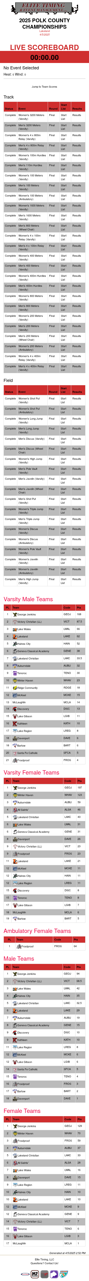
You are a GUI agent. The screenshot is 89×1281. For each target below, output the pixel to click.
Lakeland (23, 861)
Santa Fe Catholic (27, 1069)
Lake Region (24, 731)
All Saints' (23, 809)
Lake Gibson (24, 716)
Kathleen (22, 723)
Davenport (24, 839)
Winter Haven (25, 795)
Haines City (24, 643)
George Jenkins (26, 614)
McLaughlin (19, 1243)
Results (76, 115)
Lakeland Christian (28, 658)
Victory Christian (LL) (29, 621)
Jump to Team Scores (44, 86)
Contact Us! (51, 1263)
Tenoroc (22, 1076)
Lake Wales (24, 824)
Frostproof (24, 853)
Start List (63, 117)
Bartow (21, 1091)
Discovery (23, 709)
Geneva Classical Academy (34, 831)
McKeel (22, 868)
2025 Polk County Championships (44, 23)
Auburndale (23, 665)
